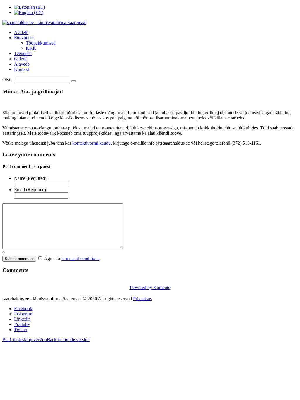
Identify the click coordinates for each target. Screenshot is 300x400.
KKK (31, 48)
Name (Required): (30, 178)
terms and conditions (80, 258)
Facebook (23, 308)
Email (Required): (30, 189)
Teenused (23, 53)
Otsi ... (8, 79)
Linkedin (22, 319)
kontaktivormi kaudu (91, 143)
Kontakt (21, 69)
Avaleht (21, 32)
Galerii (20, 58)
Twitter (20, 329)
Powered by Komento (150, 287)
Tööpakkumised (41, 42)
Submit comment (19, 259)
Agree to (52, 258)
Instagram (23, 313)
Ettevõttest (23, 37)
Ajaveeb (22, 63)
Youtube (22, 324)
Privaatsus (142, 298)
